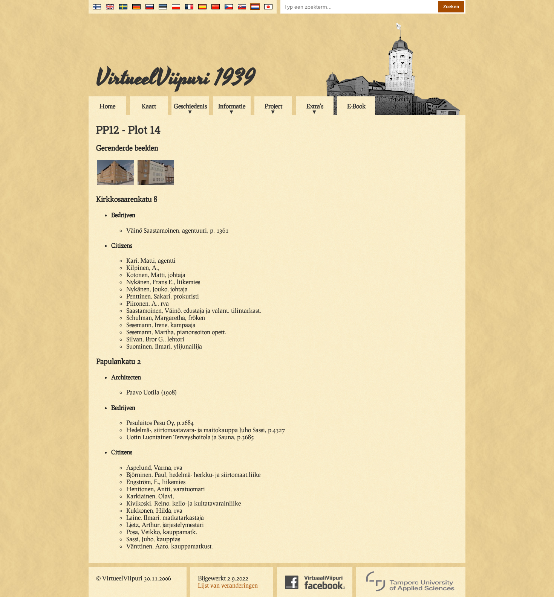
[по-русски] (148, 9)
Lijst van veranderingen (228, 585)
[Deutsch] (134, 9)
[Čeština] (227, 9)
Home (107, 106)
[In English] (108, 9)
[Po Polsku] (174, 9)
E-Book (356, 106)
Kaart (149, 106)
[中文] (213, 9)
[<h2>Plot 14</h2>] (115, 183)
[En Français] (187, 9)
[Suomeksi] (95, 9)
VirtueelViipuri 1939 (175, 77)
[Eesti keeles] (161, 9)
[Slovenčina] (240, 9)
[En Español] (200, 9)
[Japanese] (266, 9)
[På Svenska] (121, 9)
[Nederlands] (253, 9)
